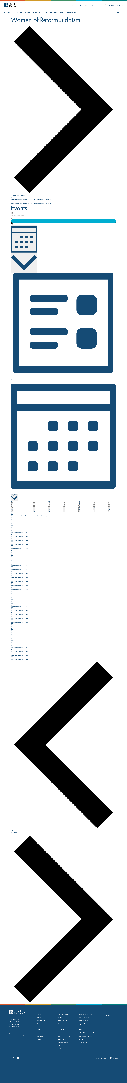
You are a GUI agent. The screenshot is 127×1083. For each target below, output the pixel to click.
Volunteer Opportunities (64, 1036)
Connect (53, 12)
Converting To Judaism (63, 1042)
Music (59, 1024)
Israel (59, 1033)
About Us (39, 1014)
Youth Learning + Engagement (86, 1036)
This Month (14, 832)
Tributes (39, 1039)
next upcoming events (45, 199)
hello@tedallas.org (13, 1029)
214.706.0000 (15, 1024)
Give (91, 5)
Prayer (27, 12)
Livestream (80, 5)
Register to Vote (83, 1024)
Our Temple (17, 12)
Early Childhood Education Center (88, 1033)
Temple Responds (83, 1020)
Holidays (60, 1017)
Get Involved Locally (84, 1017)
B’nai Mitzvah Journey (63, 1014)
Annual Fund (40, 1033)
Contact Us (71, 12)
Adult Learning (82, 1039)
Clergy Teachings (62, 1020)
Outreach (36, 12)
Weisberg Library (83, 1042)
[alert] (63, 198)
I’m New (7, 12)
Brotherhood (61, 1046)
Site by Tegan (115, 1058)
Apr (12, 830)
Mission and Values (42, 1020)
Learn (62, 12)
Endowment (40, 1036)
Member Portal (115, 5)
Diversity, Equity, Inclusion (64, 1039)
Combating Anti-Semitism (85, 1014)
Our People (40, 1017)
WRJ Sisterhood (62, 1049)
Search (120, 12)
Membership (40, 1024)
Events (101, 5)
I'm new (107, 1011)
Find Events (63, 221)
